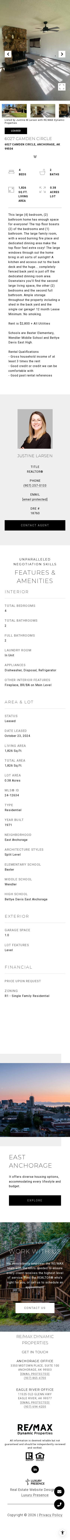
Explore (35, 1200)
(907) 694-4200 (35, 1406)
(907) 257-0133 (35, 485)
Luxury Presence (35, 1495)
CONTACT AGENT (35, 525)
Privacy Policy (51, 1515)
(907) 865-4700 (35, 1378)
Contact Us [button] (35, 1308)
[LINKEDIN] (35, 1469)
